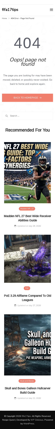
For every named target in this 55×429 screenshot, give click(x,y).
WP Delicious (37, 419)
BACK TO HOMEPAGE (26, 97)
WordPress (28, 423)
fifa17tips (10, 9)
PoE (27, 288)
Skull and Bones (27, 381)
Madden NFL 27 (27, 208)
